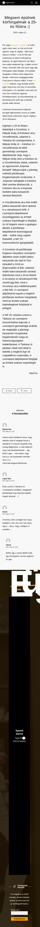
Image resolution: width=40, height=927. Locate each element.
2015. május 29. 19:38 (12, 547)
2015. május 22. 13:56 (8, 514)
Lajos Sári (6, 479)
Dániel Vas (6, 429)
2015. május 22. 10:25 (8, 480)
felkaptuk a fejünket (19, 45)
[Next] (23, 738)
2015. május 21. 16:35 (8, 431)
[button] (36, 3)
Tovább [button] (17, 589)
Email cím (15, 910)
